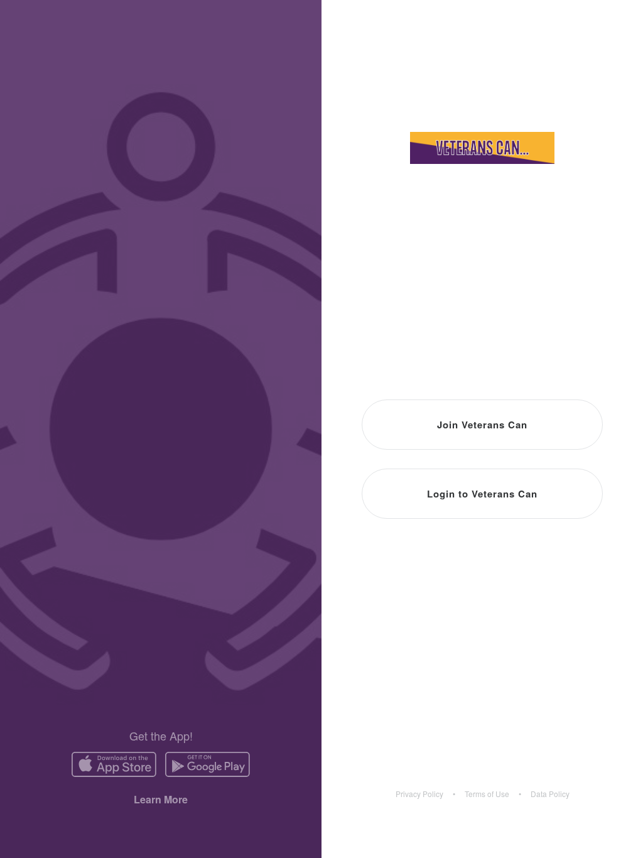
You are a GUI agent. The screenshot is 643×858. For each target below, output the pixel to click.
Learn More (161, 799)
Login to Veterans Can (482, 494)
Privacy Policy (419, 794)
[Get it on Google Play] (207, 764)
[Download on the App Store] (114, 764)
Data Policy (550, 794)
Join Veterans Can (482, 425)
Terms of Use (487, 794)
